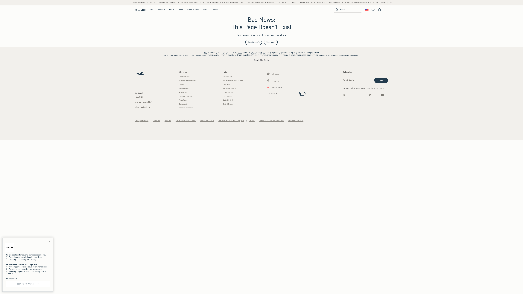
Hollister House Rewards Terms (186, 121)
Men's (171, 10)
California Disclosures (186, 108)
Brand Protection (184, 77)
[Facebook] (357, 95)
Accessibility (183, 92)
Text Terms (168, 121)
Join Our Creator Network (187, 81)
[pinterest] (369, 95)
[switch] (268, 93)
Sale (205, 10)
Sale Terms (156, 121)
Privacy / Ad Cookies (141, 121)
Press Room (183, 100)
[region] (27, 265)
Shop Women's (254, 42)
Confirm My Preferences (28, 284)
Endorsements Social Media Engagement (231, 121)
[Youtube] (382, 95)
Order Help (226, 85)
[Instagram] (344, 95)
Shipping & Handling (229, 89)
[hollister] (140, 9)
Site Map (252, 121)
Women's (161, 10)
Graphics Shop (193, 10)
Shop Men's (270, 42)
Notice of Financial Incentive (375, 88)
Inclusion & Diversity (185, 96)
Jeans (180, 10)
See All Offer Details (261, 60)
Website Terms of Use (207, 121)
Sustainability (183, 104)
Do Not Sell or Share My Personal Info (271, 121)
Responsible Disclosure (295, 121)
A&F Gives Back (184, 89)
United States (277, 87)
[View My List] (373, 9)
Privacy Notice (11, 278)
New (151, 10)
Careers (181, 85)
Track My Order (227, 96)
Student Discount (228, 104)
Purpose (214, 10)
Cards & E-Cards (228, 100)
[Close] (50, 242)
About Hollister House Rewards (233, 81)
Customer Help (227, 77)
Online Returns (228, 92)
